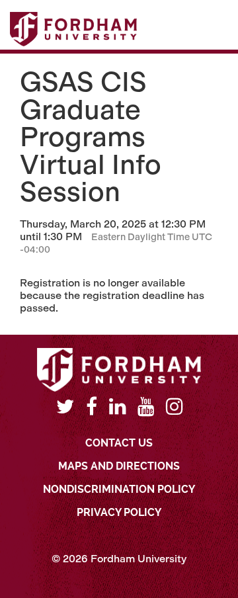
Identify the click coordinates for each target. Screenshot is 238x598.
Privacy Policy (119, 512)
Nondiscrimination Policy (119, 489)
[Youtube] (146, 407)
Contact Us (119, 443)
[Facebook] (91, 407)
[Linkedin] (117, 407)
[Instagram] (174, 407)
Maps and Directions (119, 466)
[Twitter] (65, 407)
